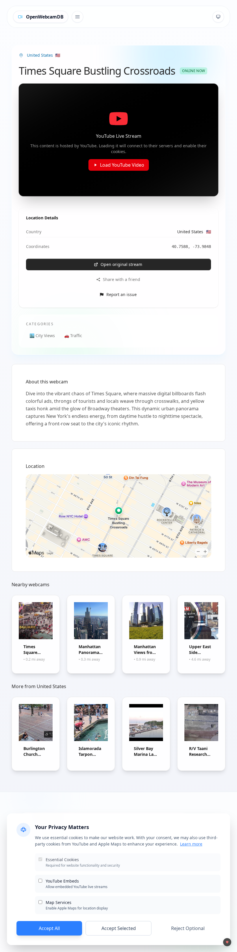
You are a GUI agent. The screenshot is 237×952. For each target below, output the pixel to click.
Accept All (49, 928)
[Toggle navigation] (77, 17)
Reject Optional (188, 928)
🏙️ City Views (42, 335)
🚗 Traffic (73, 335)
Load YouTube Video (122, 165)
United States (194, 231)
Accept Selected (118, 928)
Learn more (191, 844)
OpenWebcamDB (44, 17)
